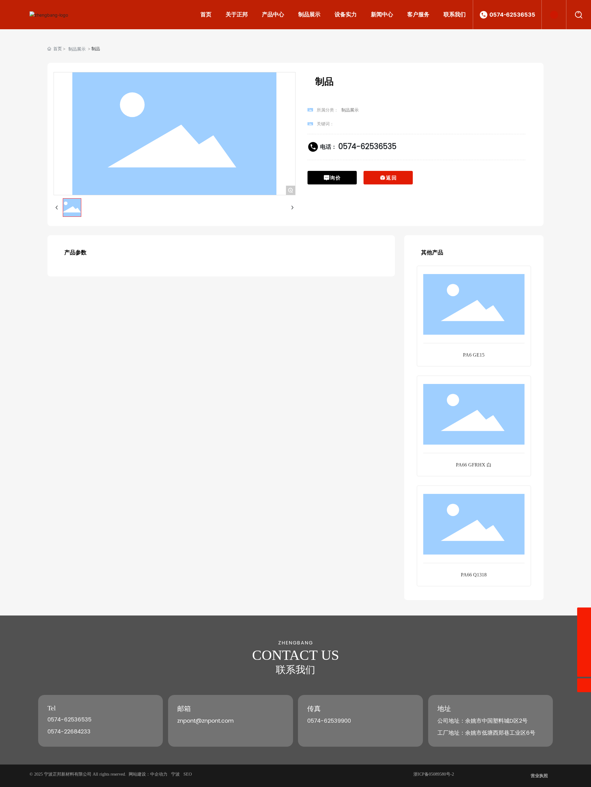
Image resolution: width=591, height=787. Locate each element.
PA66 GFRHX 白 (474, 464)
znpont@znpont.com (205, 720)
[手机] (584, 614)
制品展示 (77, 48)
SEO (187, 774)
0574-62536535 (512, 14)
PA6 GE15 (473, 354)
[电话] (584, 642)
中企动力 (158, 774)
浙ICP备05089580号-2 (433, 774)
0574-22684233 (68, 731)
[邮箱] (584, 628)
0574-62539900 (329, 720)
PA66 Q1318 (474, 574)
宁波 (175, 774)
